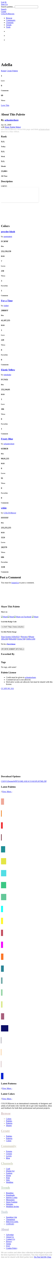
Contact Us (10, 1239)
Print (8, 1178)
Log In (3, 2)
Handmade (10, 1195)
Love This (5, 105)
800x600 (12, 639)
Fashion (9, 1173)
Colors (8, 1119)
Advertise (10, 1235)
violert (6, 306)
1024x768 (21, 639)
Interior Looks (11, 1197)
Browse (9, 18)
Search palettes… (8, 7)
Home (8, 1175)
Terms (8, 1244)
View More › (7, 792)
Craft (8, 1169)
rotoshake (7, 375)
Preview (24, 637)
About (5, 1229)
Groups (9, 1154)
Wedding (9, 1182)
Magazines (10, 1200)
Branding (9, 1193)
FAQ (8, 1246)
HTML (41, 781)
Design (10, 781)
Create (3, 11)
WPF (15, 781)
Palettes (9, 1121)
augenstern (8, 236)
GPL (36, 781)
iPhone (31, 637)
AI (33, 781)
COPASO (10, 1224)
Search (3, 9)
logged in (15, 583)
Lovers (9, 1156)
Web (8, 1180)
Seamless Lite (11, 1217)
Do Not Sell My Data (42, 1257)
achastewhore (11, 120)
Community (10, 20)
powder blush (8, 231)
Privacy (9, 1241)
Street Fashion (11, 1202)
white (4, 508)
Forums (9, 1151)
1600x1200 (30, 639)
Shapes (9, 1125)
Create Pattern (12, 71)
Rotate (3, 71)
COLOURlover (10, 513)
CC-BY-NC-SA (7, 688)
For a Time (7, 300)
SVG (6, 781)
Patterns (9, 1123)
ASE (25, 781)
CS (2, 781)
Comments (5, 90)
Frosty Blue (7, 439)
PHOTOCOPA (12, 1222)
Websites (9, 1204)
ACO (29, 781)
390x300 (4, 639)
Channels (9, 22)
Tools (8, 27)
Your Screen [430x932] (10, 637)
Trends (8, 25)
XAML (20, 781)
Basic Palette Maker (13, 127)
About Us (10, 1237)
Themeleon (10, 1219)
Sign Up (4, 4)
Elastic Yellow (8, 369)
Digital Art (10, 1171)
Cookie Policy (11, 1248)
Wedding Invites (12, 1206)
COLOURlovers (7, 14)
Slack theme (11, 644)
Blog (8, 1158)
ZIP (45, 781)
